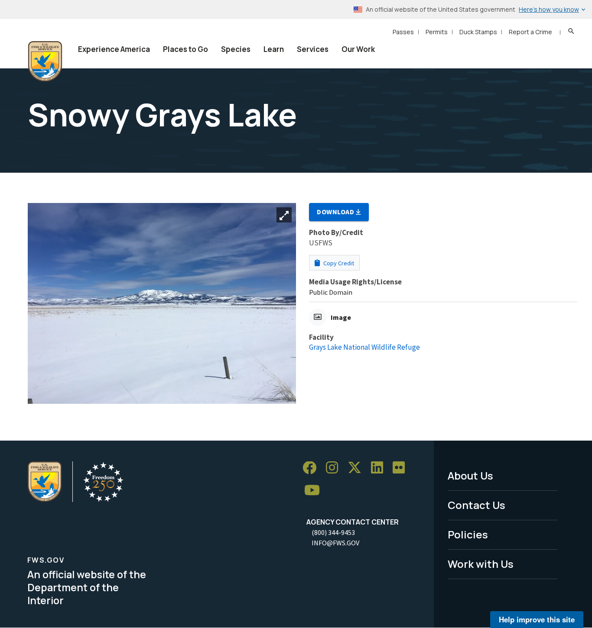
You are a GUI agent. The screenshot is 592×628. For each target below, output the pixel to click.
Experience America (114, 49)
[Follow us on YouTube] (315, 490)
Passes (403, 32)
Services (313, 49)
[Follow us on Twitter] (358, 468)
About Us (470, 475)
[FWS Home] (45, 61)
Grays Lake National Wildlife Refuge (364, 347)
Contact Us (476, 505)
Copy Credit (338, 263)
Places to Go (185, 49)
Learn (273, 49)
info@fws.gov (335, 542)
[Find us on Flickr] (402, 468)
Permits (437, 32)
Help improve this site (537, 619)
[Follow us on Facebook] (312, 468)
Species (235, 49)
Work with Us (481, 564)
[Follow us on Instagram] (335, 468)
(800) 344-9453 (333, 532)
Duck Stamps (478, 32)
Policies (468, 534)
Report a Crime (530, 32)
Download (336, 211)
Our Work (358, 49)
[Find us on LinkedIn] (380, 468)
